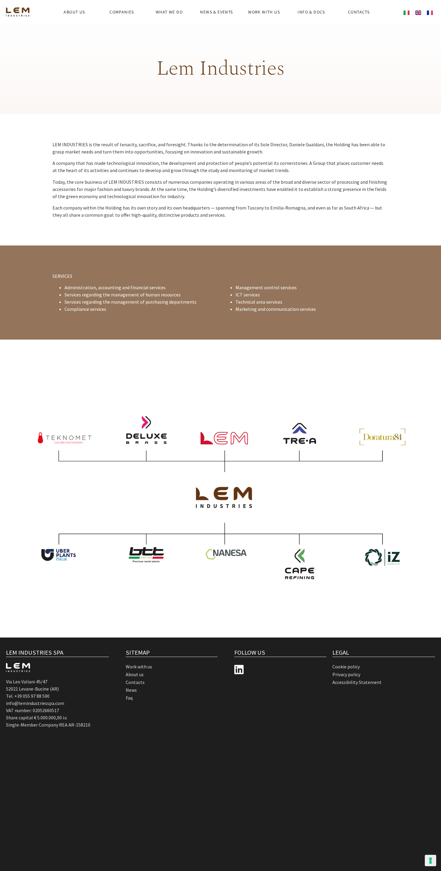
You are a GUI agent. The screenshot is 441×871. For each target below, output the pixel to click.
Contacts (359, 12)
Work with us (264, 12)
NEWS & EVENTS (216, 12)
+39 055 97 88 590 (32, 696)
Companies (122, 12)
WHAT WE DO (169, 12)
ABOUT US (74, 12)
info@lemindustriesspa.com (35, 703)
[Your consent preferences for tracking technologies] (430, 860)
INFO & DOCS (311, 12)
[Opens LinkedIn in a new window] (239, 669)
